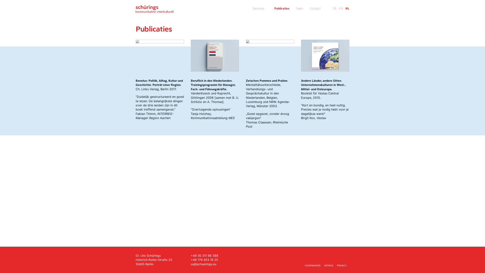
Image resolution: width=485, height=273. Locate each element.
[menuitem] (262, 13)
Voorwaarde (313, 265)
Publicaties (281, 8)
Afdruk (328, 265)
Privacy (342, 265)
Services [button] (258, 8)
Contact (315, 8)
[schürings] (155, 9)
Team (299, 8)
